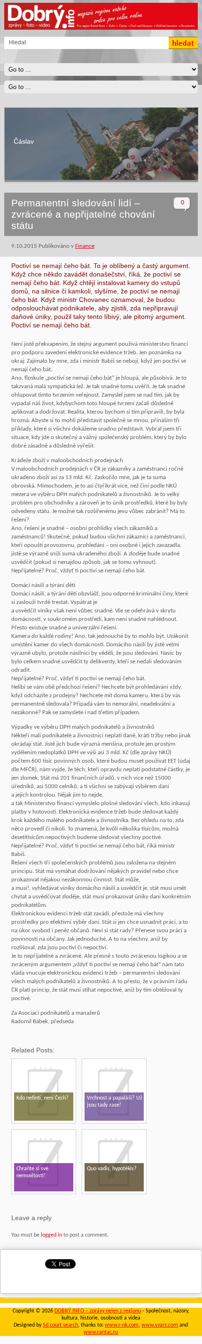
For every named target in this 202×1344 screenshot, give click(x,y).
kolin (20, 142)
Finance (84, 246)
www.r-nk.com (122, 1325)
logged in (51, 1235)
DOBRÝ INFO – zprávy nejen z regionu (97, 1311)
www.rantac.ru (101, 1332)
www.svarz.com (159, 1325)
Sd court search (60, 1325)
